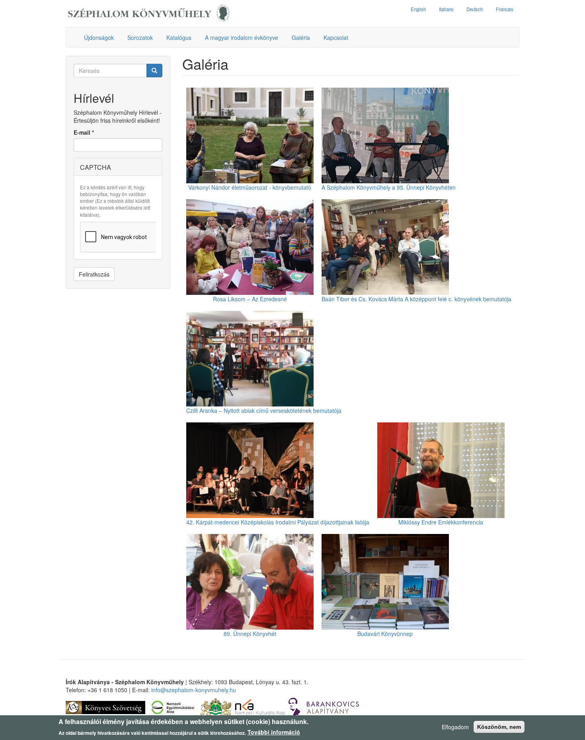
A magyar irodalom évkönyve (241, 37)
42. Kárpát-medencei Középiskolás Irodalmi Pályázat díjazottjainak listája (277, 522)
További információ (274, 732)
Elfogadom (455, 727)
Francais (504, 9)
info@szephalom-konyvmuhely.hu (193, 690)
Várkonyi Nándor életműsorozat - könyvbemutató (249, 187)
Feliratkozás (94, 274)
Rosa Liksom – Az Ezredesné (250, 299)
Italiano (446, 9)
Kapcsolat (336, 37)
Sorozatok (140, 37)
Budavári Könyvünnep (385, 634)
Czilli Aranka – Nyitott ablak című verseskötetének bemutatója (263, 410)
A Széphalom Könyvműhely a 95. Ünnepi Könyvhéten (389, 187)
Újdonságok (99, 37)
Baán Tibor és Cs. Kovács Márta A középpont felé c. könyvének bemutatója (416, 299)
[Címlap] (149, 13)
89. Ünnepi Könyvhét (250, 634)
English (418, 9)
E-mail (84, 132)
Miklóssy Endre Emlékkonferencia (440, 522)
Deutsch (474, 9)
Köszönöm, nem (499, 727)
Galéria (301, 37)
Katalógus (178, 37)
